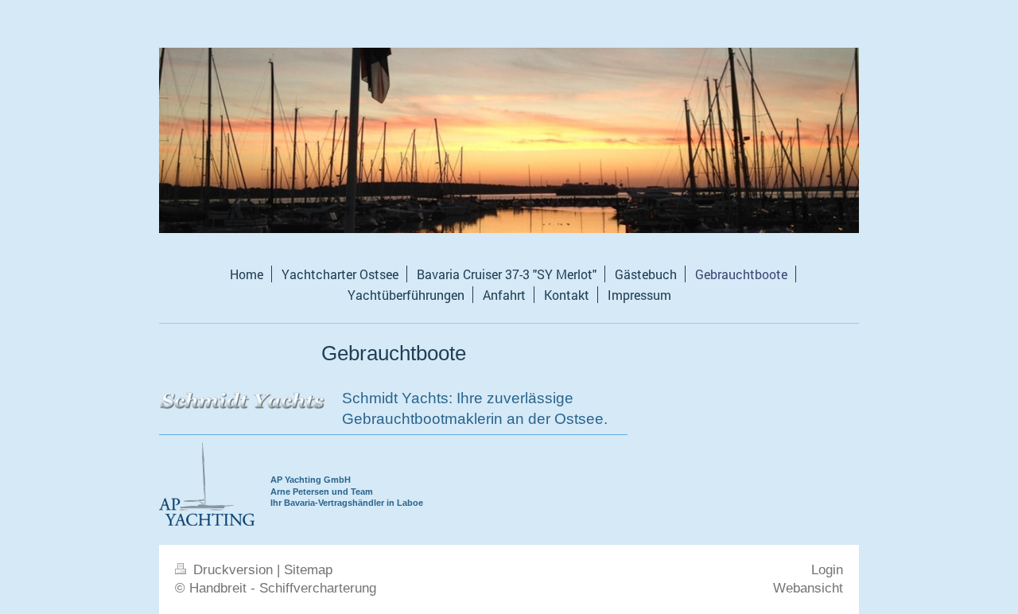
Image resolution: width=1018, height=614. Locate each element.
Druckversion (233, 569)
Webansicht (808, 588)
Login (827, 569)
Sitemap (308, 569)
